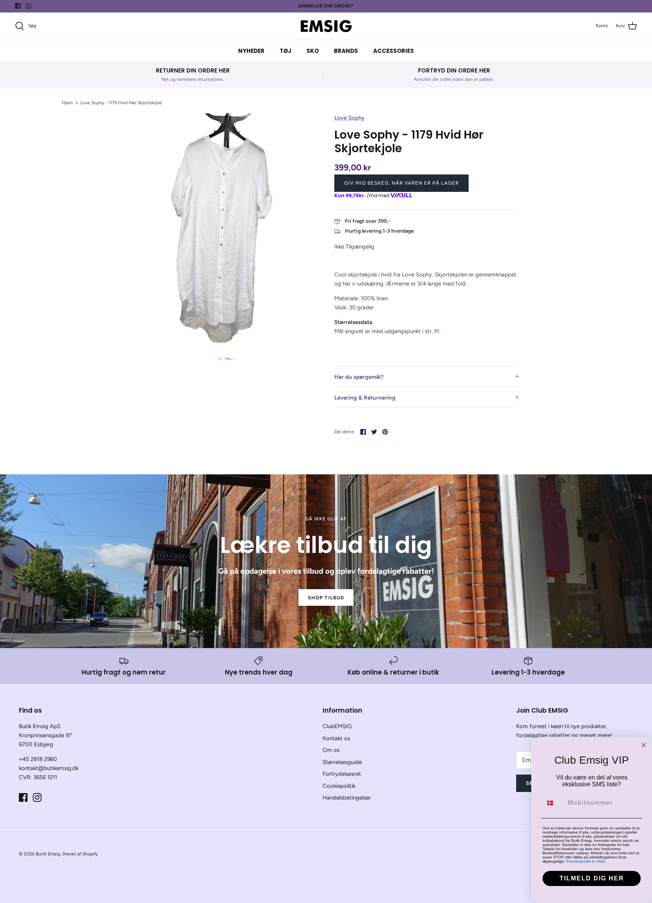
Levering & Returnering (364, 397)
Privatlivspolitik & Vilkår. (586, 861)
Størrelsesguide (342, 762)
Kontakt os (336, 738)
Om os (331, 750)
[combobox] (553, 803)
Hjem (67, 102)
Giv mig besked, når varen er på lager (401, 183)
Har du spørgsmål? (359, 377)
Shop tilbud (326, 597)
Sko (312, 51)
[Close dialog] (643, 745)
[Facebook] (18, 6)
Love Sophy (349, 117)
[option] (225, 236)
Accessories (393, 51)
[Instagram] (28, 6)
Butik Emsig (48, 854)
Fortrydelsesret (342, 773)
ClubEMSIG (337, 726)
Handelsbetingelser (347, 797)
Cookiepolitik (339, 786)
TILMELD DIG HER (592, 878)
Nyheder (251, 51)
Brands (346, 51)
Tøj (285, 51)
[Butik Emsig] (326, 26)
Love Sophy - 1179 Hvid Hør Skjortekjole (121, 102)
